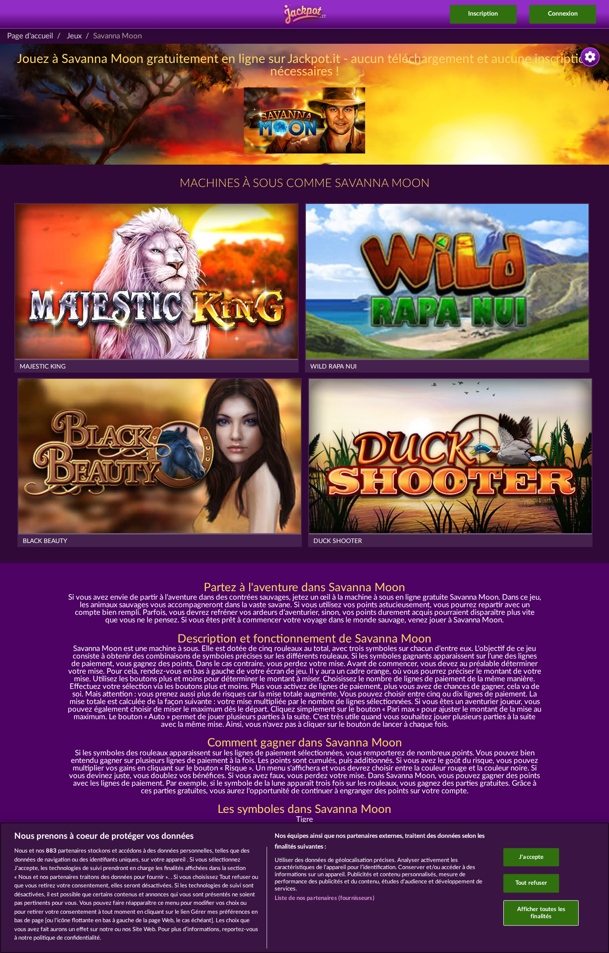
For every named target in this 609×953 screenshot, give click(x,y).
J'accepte (531, 857)
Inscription (483, 14)
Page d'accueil (30, 36)
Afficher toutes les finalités (541, 913)
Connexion (563, 14)
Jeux (74, 36)
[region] (304, 887)
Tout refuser (531, 883)
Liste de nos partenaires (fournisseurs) (324, 898)
